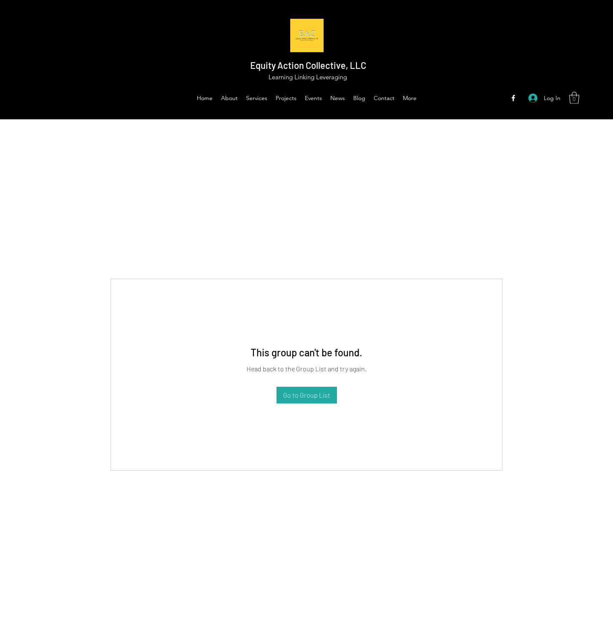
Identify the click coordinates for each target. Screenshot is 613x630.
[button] (574, 98)
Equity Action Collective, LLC (308, 65)
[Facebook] (513, 98)
